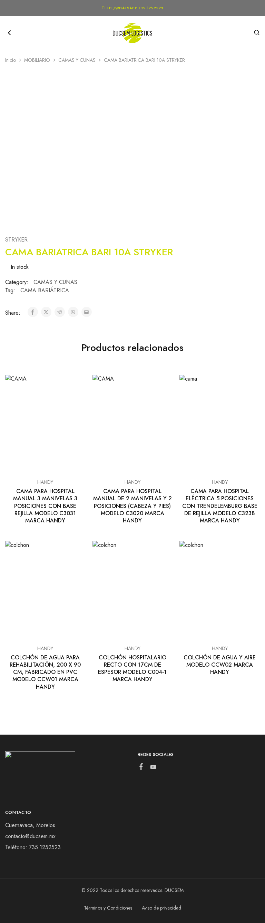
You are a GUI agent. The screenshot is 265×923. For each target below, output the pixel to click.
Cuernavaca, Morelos (30, 825)
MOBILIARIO (37, 60)
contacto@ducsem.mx (30, 836)
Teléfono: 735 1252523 (33, 847)
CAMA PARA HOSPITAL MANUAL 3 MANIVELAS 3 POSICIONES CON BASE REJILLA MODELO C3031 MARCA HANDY (45, 505)
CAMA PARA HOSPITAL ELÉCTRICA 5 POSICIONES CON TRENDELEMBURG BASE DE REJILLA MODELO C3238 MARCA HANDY (219, 505)
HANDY (45, 482)
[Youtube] (153, 768)
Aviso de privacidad (161, 907)
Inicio (10, 60)
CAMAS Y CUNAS (77, 60)
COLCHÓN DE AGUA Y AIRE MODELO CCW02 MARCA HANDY (220, 665)
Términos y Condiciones (108, 907)
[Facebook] (141, 768)
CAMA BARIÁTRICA (44, 290)
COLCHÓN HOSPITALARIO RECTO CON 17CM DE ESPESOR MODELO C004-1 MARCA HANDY (132, 669)
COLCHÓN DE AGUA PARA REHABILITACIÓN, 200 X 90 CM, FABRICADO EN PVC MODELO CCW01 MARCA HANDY (45, 672)
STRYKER (16, 240)
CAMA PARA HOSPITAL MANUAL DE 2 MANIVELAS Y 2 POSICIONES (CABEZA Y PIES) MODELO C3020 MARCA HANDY (132, 505)
